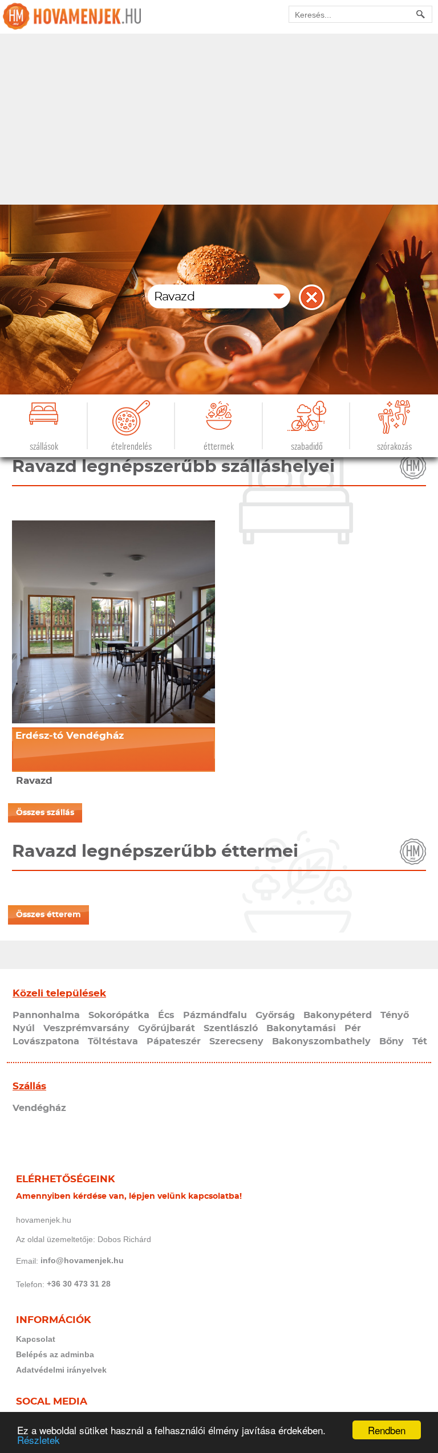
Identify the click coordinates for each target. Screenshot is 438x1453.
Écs (166, 1015)
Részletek (38, 1439)
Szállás (29, 1086)
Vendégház (39, 1108)
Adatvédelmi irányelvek (61, 1369)
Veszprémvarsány (86, 1028)
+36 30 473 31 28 (79, 1283)
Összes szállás (45, 813)
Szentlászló (231, 1028)
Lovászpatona (46, 1041)
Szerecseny (236, 1041)
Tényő (394, 1015)
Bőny (391, 1041)
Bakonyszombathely (321, 1041)
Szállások (44, 446)
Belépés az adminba (55, 1354)
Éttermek (219, 446)
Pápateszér (174, 1041)
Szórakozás (394, 446)
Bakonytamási (301, 1028)
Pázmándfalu (215, 1015)
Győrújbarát (166, 1028)
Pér (352, 1028)
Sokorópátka (118, 1015)
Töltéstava (113, 1041)
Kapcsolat (35, 1339)
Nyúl (24, 1028)
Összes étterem (48, 915)
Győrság (275, 1015)
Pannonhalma (46, 1015)
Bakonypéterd (337, 1015)
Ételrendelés (131, 446)
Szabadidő (307, 446)
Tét (419, 1041)
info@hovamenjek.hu (82, 1260)
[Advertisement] (219, 119)
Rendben (386, 1430)
